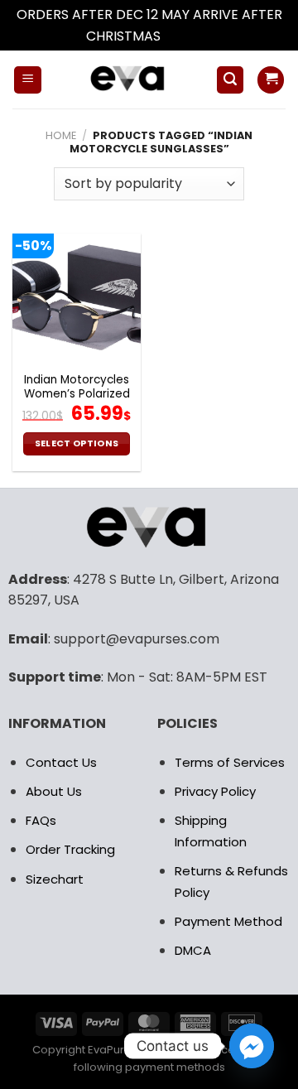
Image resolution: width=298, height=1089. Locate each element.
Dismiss (188, 36)
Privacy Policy (215, 791)
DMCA (193, 950)
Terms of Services (230, 762)
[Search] (230, 80)
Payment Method (228, 921)
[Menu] (27, 80)
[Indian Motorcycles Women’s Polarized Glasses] (76, 298)
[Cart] (270, 80)
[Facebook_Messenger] (251, 1046)
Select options (77, 443)
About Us (54, 791)
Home (61, 135)
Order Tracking (70, 849)
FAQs (41, 820)
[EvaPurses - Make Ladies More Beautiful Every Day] (129, 79)
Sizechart (55, 879)
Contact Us (61, 762)
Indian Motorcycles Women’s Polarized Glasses (77, 395)
